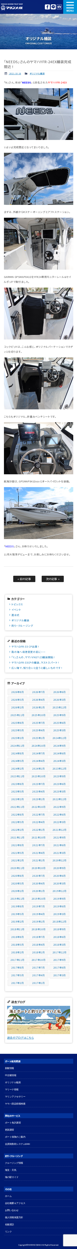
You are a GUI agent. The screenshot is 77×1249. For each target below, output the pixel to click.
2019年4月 (38, 914)
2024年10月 (39, 745)
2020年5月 (17, 883)
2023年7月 (38, 784)
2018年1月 (38, 952)
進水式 (15, 615)
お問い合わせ (12, 1210)
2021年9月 (59, 837)
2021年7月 (38, 845)
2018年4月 (38, 944)
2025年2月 (17, 738)
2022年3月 (59, 822)
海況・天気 (10, 1169)
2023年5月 (17, 791)
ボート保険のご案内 (15, 1136)
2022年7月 (38, 814)
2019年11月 (17, 898)
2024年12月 (60, 738)
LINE (53, 7)
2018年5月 (17, 944)
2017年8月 (17, 967)
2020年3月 (59, 883)
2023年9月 (59, 776)
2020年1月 (38, 891)
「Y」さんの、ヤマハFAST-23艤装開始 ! (33, 657)
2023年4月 (38, 791)
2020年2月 (17, 891)
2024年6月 (59, 753)
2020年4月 (38, 883)
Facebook (47, 7)
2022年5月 (17, 822)
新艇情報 (9, 1068)
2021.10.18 (14, 73)
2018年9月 (59, 929)
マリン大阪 (12, 7)
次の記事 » (53, 579)
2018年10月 (39, 929)
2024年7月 (38, 753)
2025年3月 (59, 730)
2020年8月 (17, 875)
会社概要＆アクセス (15, 1203)
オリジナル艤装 (37, 73)
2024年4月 (38, 760)
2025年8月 (17, 722)
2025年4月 (38, 730)
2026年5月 (17, 699)
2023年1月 (38, 799)
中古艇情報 (10, 1075)
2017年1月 (38, 983)
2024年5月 (17, 760)
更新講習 (9, 1129)
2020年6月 (59, 875)
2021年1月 (38, 860)
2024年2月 (17, 768)
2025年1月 (38, 738)
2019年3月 (59, 914)
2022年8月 (17, 814)
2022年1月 (38, 829)
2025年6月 (59, 722)
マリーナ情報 (12, 1089)
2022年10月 (39, 806)
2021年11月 (17, 837)
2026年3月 (59, 699)
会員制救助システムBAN (17, 1143)
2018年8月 (17, 937)
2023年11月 (17, 776)
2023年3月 (59, 791)
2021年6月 (59, 845)
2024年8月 (17, 753)
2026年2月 (17, 707)
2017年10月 (39, 959)
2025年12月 (60, 707)
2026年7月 (38, 692)
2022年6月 (59, 814)
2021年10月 (39, 837)
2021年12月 (60, 829)
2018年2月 (17, 952)
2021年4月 (38, 852)
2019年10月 (39, 898)
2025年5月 (17, 730)
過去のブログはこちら (20, 1038)
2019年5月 (17, 914)
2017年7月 (38, 967)
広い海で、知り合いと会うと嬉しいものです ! (36, 668)
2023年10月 (39, 776)
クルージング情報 (14, 1162)
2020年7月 (38, 875)
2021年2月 (17, 860)
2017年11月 (17, 959)
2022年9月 (59, 806)
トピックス (17, 604)
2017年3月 (59, 975)
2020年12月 (60, 860)
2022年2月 (17, 829)
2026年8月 (17, 692)
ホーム (8, 1196)
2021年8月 (17, 845)
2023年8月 (17, 784)
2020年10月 (39, 868)
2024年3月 (59, 760)
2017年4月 (38, 975)
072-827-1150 (59, 7)
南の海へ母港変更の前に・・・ (28, 652)
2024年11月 (17, 745)
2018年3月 (59, 944)
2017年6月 (59, 967)
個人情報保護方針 (14, 1217)
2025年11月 (17, 715)
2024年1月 (38, 768)
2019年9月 (59, 898)
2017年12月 (60, 952)
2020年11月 (17, 868)
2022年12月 (60, 799)
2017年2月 (17, 983)
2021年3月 (59, 852)
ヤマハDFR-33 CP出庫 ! (25, 646)
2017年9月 (59, 959)
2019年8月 (17, 906)
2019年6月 (59, 906)
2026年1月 (38, 707)
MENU (70, 7)
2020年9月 (59, 868)
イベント (16, 609)
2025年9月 (59, 715)
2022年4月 (38, 822)
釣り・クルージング (22, 625)
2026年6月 (59, 692)
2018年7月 (38, 937)
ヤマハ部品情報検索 (15, 1103)
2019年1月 (38, 921)
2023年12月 (60, 768)
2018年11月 (17, 929)
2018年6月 (59, 937)
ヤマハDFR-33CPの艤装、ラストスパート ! (35, 662)
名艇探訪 (9, 1224)
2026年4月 (38, 699)
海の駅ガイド (12, 1177)
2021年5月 (17, 852)
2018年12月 (60, 921)
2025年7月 (38, 722)
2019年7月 (38, 906)
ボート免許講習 (13, 1122)
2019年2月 (17, 921)
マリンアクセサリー (15, 1096)
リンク (8, 1231)
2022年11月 (17, 806)
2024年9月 (59, 745)
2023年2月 (17, 799)
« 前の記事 (24, 579)
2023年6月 (59, 784)
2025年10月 (39, 715)
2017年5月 (17, 975)
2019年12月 (60, 891)
